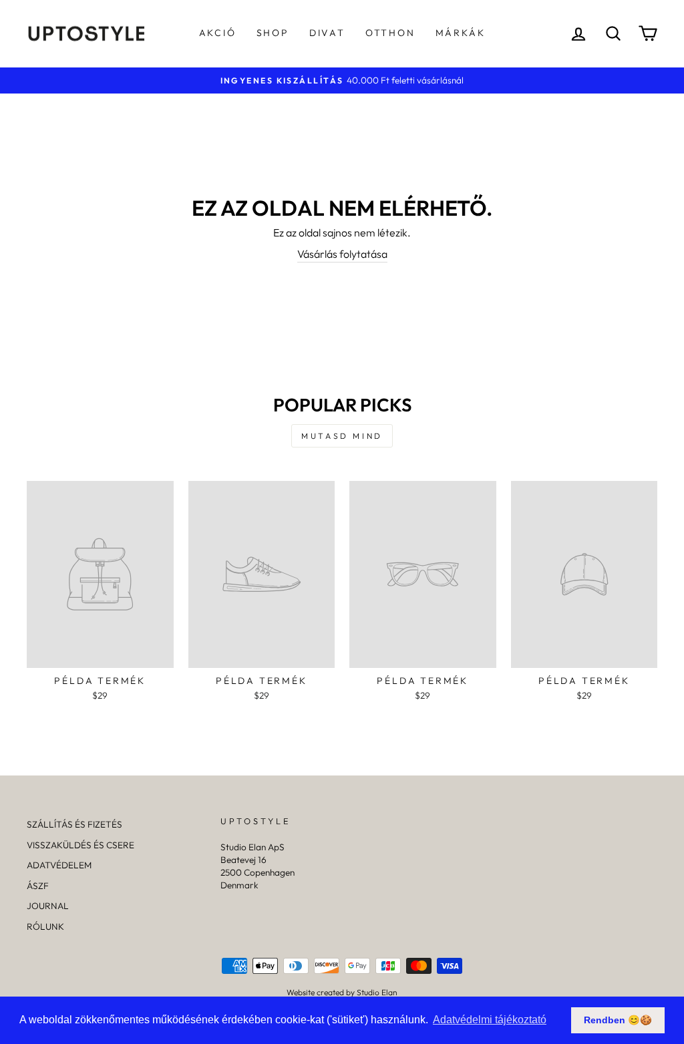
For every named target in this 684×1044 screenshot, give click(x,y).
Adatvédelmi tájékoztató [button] (489, 1019)
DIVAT (327, 33)
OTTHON (390, 33)
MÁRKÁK (461, 33)
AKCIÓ (217, 33)
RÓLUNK (45, 926)
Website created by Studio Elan (342, 992)
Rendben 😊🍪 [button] (618, 1020)
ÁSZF (38, 886)
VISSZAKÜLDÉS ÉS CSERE (80, 845)
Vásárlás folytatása (342, 253)
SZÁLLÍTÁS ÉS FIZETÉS (74, 824)
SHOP (272, 33)
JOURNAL (48, 906)
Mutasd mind (342, 436)
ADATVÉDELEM (59, 865)
